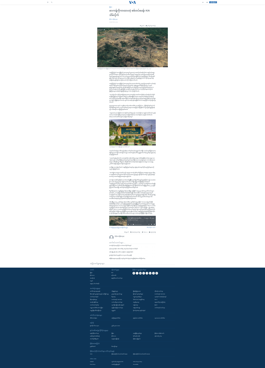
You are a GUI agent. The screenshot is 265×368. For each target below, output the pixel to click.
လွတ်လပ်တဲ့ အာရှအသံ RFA (117, 361)
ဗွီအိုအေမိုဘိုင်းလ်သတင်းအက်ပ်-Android (141, 354)
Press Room (92, 364)
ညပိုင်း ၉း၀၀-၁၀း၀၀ (116, 325)
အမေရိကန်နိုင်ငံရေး (94, 302)
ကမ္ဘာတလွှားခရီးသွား (137, 296)
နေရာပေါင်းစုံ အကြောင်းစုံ (160, 302)
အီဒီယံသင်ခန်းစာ (93, 318)
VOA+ (91, 354)
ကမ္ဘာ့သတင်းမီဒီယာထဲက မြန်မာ (96, 307)
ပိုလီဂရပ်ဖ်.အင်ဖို (136, 336)
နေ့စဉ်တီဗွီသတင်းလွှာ (94, 333)
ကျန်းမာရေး (135, 304)
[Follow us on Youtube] (140, 273)
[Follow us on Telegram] (147, 273)
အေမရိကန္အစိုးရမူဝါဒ (116, 364)
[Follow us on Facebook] (133, 273)
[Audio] (203, 2)
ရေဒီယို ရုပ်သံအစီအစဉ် (95, 336)
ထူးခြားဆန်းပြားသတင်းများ (117, 307)
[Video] (207, 2)
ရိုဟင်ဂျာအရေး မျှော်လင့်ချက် (139, 310)
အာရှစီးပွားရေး (136, 302)
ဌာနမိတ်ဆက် (93, 346)
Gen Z (156, 299)
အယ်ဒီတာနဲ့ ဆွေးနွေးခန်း (95, 291)
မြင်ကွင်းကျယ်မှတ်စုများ (138, 294)
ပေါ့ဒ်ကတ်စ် (113, 275)
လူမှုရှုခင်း (114, 310)
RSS (112, 272)
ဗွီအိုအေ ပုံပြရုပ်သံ (137, 338)
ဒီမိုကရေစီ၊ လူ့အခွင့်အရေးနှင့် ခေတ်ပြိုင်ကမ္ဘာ (99, 294)
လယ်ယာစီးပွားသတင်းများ (117, 302)
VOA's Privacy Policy (137, 361)
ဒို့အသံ (156, 304)
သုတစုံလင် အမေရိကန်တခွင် (160, 296)
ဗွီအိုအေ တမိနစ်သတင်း (159, 333)
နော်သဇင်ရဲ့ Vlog (158, 336)
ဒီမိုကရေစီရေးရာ (93, 299)
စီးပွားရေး (114, 296)
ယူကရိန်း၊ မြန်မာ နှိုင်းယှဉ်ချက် (118, 304)
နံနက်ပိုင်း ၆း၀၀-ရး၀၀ (94, 325)
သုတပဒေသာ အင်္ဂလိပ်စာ (160, 318)
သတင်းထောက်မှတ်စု (94, 304)
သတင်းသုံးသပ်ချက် (94, 296)
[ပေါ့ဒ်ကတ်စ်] (153, 273)
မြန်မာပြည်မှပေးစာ (137, 291)
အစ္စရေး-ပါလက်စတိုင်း (94, 283)
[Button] (142, 26)
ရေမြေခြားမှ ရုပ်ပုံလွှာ (137, 333)
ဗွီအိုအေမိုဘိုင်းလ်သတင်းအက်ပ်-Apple (119, 354)
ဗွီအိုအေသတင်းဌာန (134, 219)
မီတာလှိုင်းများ (114, 346)
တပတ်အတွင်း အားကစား (117, 299)
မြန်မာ (110, 7)
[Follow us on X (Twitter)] (137, 273)
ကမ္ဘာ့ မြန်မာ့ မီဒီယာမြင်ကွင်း (95, 310)
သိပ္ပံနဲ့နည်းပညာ (115, 291)
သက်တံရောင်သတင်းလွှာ (160, 307)
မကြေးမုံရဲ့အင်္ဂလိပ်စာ (116, 318)
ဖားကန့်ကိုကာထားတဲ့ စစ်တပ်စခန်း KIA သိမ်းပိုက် (139, 218)
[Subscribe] (156, 273)
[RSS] (150, 273)
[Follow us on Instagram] (143, 273)
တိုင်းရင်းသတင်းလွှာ (159, 291)
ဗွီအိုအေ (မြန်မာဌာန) (113, 19)
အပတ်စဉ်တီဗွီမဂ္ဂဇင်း (94, 338)
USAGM (92, 361)
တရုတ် (91, 280)
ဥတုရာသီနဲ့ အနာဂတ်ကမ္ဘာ (117, 294)
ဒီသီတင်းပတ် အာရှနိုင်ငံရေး (139, 299)
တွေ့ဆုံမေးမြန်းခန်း (115, 338)
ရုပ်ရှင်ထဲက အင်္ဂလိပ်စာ (138, 318)
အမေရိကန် (92, 278)
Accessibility (135, 364)
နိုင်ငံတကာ (92, 275)
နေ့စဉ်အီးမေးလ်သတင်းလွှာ (116, 278)
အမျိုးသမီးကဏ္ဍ (136, 307)
